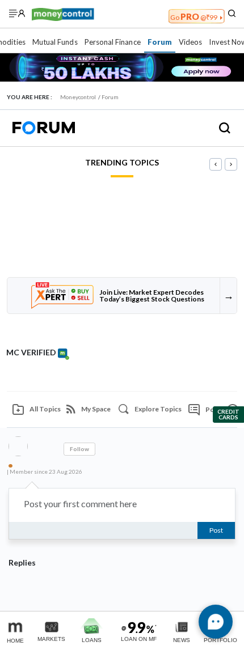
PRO (193, 16)
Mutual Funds (55, 41)
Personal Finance (113, 41)
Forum (160, 41)
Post (216, 530)
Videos (190, 41)
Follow (79, 448)
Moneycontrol (78, 97)
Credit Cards (228, 414)
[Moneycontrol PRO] (63, 13)
